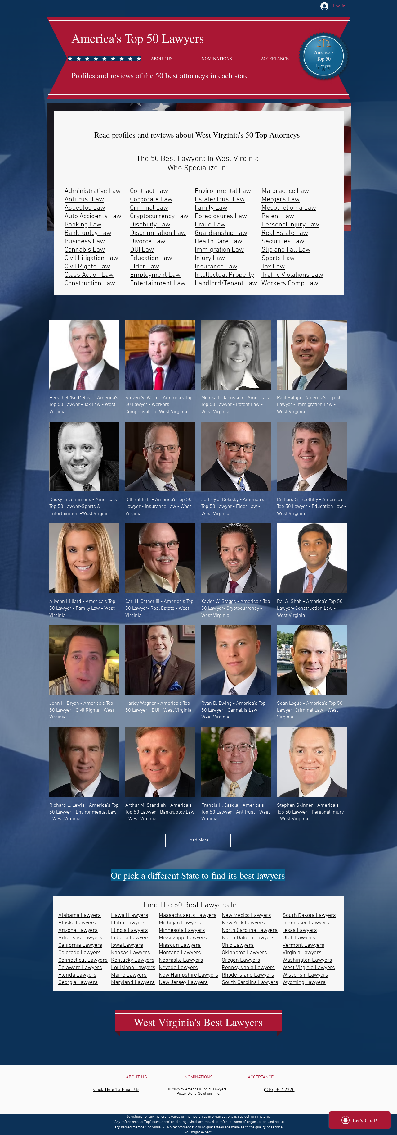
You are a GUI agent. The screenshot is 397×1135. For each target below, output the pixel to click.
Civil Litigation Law (91, 258)
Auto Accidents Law (93, 216)
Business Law (85, 241)
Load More (198, 840)
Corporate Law (151, 199)
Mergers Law (280, 199)
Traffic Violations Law (292, 275)
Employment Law (155, 275)
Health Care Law (218, 241)
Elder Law (144, 266)
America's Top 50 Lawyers (137, 38)
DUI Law (142, 250)
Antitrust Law (84, 199)
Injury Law (210, 258)
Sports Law (278, 258)
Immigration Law (219, 250)
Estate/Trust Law (220, 199)
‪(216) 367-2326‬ (279, 1089)
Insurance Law (216, 266)
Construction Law (90, 283)
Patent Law (277, 216)
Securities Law (282, 241)
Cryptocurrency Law (159, 216)
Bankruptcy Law (88, 233)
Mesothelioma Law (288, 208)
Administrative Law (93, 191)
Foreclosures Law (221, 216)
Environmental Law (223, 191)
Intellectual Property (224, 275)
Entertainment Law (157, 283)
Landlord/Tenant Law (226, 283)
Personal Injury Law (290, 225)
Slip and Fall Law (285, 250)
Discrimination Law (158, 233)
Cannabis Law (85, 250)
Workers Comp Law (289, 283)
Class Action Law (89, 275)
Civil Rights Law (87, 266)
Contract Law (149, 191)
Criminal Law (149, 208)
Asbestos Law (85, 208)
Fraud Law (210, 225)
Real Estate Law (284, 233)
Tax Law (273, 266)
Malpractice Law (285, 191)
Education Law (151, 258)
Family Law (211, 208)
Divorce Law (147, 241)
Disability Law (150, 225)
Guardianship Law (221, 233)
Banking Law (83, 225)
